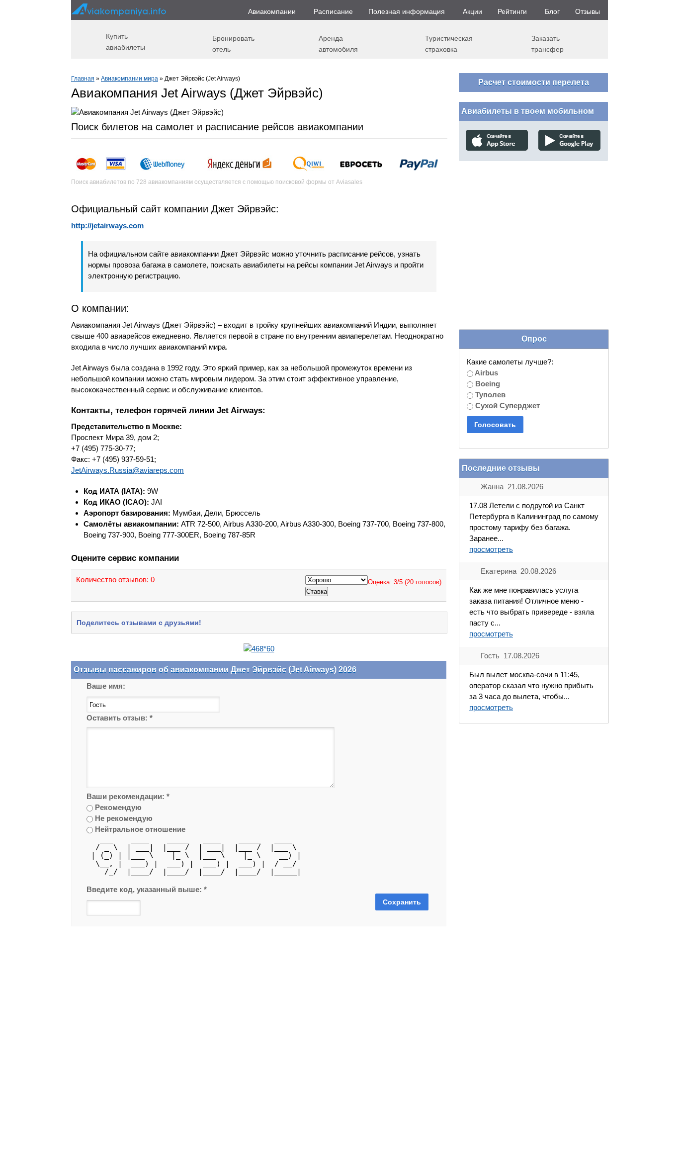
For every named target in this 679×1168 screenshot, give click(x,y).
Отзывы (587, 11)
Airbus (485, 372)
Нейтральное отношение (139, 829)
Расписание (333, 11)
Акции (472, 11)
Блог (552, 11)
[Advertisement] (533, 233)
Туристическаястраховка (449, 43)
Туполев (489, 394)
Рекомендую (117, 807)
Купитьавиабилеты (125, 41)
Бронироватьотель (233, 43)
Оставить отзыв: (119, 718)
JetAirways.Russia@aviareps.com (127, 470)
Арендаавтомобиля (338, 43)
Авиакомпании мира (129, 78)
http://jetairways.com (107, 225)
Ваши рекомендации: (128, 796)
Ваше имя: (105, 686)
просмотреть (491, 549)
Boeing (486, 383)
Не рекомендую (123, 818)
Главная (82, 78)
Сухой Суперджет (506, 405)
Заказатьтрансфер (547, 43)
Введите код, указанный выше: (146, 889)
